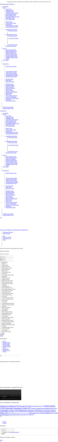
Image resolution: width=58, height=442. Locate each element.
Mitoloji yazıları (6, 350)
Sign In (1, 335)
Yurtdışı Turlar (19, 412)
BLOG (4, 341)
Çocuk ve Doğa (6, 345)
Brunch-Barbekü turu (37, 406)
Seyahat (4, 351)
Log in (1, 440)
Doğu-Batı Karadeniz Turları (18, 408)
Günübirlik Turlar (9, 410)
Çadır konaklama (46, 413)
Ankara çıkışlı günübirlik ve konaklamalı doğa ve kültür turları (14, 229)
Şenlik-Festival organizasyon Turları (23, 414)
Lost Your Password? (14, 432)
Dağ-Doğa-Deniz (7, 346)
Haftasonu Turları (29, 410)
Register (5, 423)
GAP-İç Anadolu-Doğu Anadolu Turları (44, 408)
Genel (4, 347)
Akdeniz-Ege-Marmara (9, 406)
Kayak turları (12, 413)
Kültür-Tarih (5, 349)
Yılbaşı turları (34, 413)
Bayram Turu (25, 406)
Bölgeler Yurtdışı (6, 342)
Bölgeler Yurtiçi (6, 344)
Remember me (6, 432)
